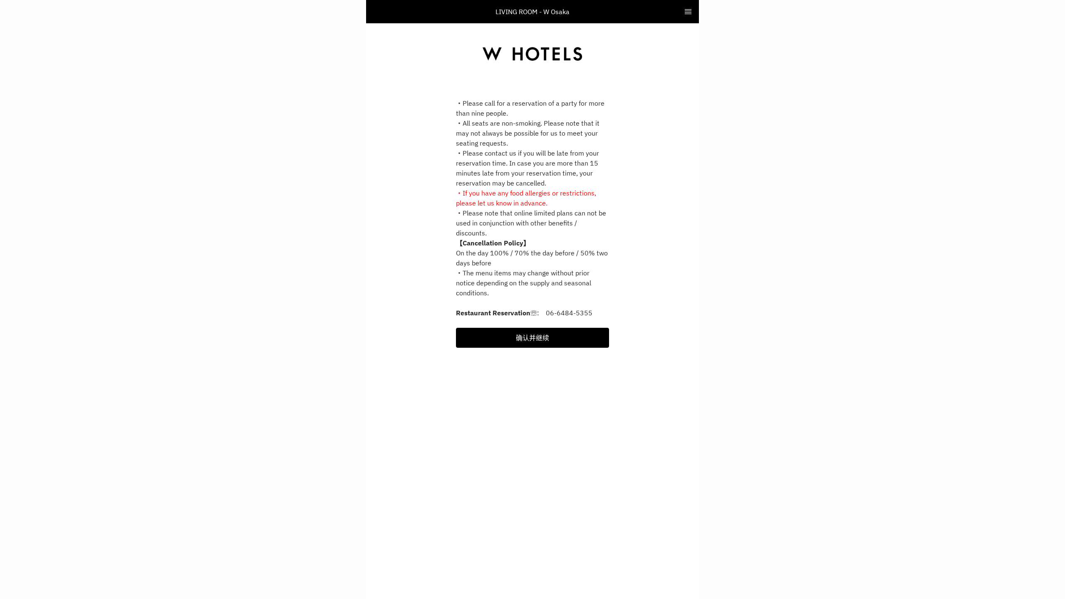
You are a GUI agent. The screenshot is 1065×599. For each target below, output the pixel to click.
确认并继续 (532, 338)
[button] (532, 337)
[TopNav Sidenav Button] (688, 11)
